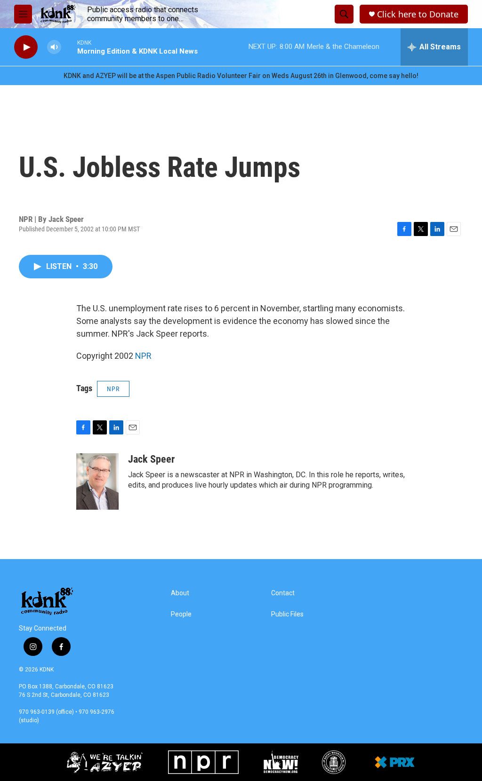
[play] (25, 47)
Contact (283, 593)
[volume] (54, 47)
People (181, 614)
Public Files (287, 614)
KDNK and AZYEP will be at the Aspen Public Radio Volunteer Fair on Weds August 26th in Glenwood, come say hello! (241, 75)
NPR (143, 356)
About (180, 593)
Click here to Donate (417, 14)
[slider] (69, 47)
